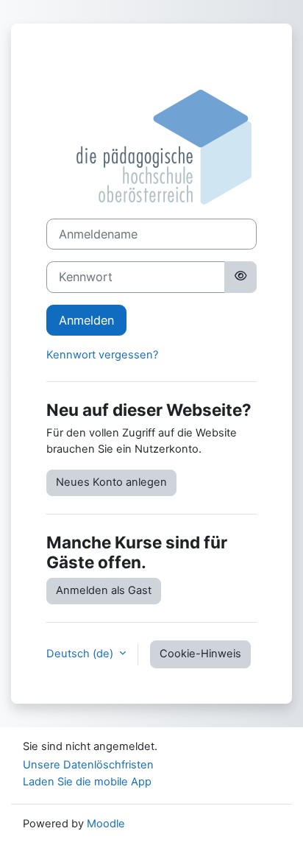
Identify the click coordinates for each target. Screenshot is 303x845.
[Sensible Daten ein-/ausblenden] (240, 276)
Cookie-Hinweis (200, 653)
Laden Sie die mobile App (87, 781)
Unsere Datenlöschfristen (88, 764)
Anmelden (86, 320)
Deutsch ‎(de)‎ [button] (81, 653)
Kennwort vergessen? (102, 354)
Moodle (106, 823)
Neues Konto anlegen (111, 482)
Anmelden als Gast (104, 590)
